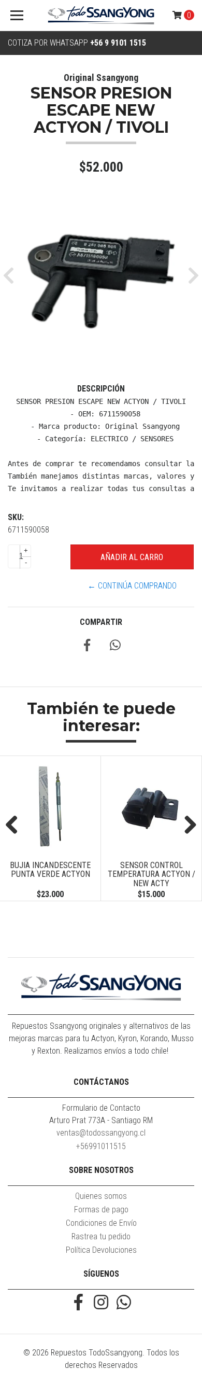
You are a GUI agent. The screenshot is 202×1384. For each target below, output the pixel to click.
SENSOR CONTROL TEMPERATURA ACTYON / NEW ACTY (128, 874)
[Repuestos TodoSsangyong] (101, 15)
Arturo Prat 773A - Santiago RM (101, 1120)
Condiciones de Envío (101, 1223)
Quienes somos (101, 1196)
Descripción (101, 389)
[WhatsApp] (123, 1303)
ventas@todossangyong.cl (101, 1133)
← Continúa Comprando (132, 586)
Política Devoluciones (101, 1250)
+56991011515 (101, 1146)
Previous (15, 825)
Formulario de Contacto (101, 1108)
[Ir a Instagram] (101, 1303)
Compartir (101, 622)
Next (186, 825)
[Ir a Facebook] (78, 1303)
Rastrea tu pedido (101, 1236)
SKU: (16, 517)
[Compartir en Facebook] (87, 647)
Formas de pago (101, 1209)
